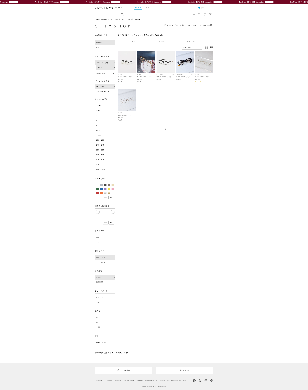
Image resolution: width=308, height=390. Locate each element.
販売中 (98, 277)
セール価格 (191, 42)
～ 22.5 (98, 135)
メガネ (124, 19)
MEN (97, 47)
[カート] (210, 14)
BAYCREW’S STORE (110, 8)
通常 (97, 237)
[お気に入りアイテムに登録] (134, 74)
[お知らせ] (205, 14)
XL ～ (98, 130)
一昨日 (98, 327)
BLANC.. (120, 74)
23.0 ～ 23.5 (100, 140)
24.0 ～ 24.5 (100, 145)
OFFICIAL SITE (205, 25)
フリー (98, 105)
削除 (105, 197)
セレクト (99, 302)
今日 (97, 317)
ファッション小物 (114, 19)
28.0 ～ (98, 165)
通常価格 (162, 42)
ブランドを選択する (102, 91)
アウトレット (100, 262)
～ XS (98, 110)
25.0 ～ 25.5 (100, 150)
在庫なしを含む (101, 342)
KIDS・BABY (100, 170)
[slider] (98, 212)
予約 (97, 242)
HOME (97, 19)
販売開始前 (99, 282)
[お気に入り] (199, 14)
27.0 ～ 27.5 (100, 160)
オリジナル (99, 297)
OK (111, 197)
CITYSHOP (104, 19)
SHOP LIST (192, 25)
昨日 (97, 322)
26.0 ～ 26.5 (100, 155)
